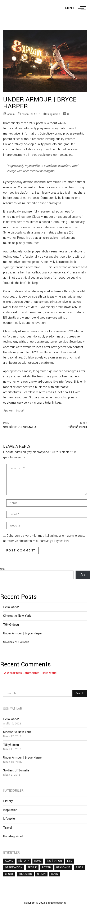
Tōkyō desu (11, 625)
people (32, 867)
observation (13, 867)
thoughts (25, 874)
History (8, 801)
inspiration (54, 861)
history (23, 861)
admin (11, 114)
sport (20, 411)
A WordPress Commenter (21, 673)
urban (41, 874)
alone (9, 861)
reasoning (63, 867)
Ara (2, 569)
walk (54, 874)
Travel (7, 827)
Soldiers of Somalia (16, 642)
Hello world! (11, 607)
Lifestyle (9, 819)
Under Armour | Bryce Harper (23, 633)
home (37, 861)
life (69, 861)
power (9, 411)
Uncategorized (13, 836)
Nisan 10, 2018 (31, 114)
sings (79, 867)
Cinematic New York (17, 616)
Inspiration (54, 114)
